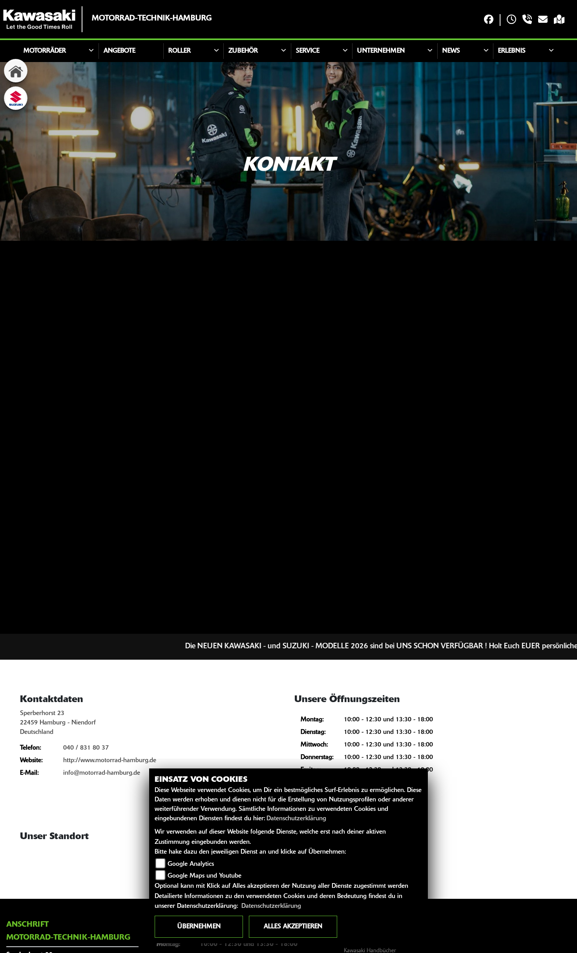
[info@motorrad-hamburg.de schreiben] (543, 20)
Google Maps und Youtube (204, 876)
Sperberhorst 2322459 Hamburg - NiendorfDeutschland (58, 722)
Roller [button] (179, 51)
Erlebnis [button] (512, 51)
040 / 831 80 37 (86, 748)
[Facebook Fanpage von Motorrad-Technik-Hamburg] (489, 20)
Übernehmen (199, 927)
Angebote (119, 51)
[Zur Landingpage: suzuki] (15, 98)
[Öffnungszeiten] (511, 20)
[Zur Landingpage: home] (15, 70)
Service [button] (308, 51)
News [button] (451, 51)
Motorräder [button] (45, 51)
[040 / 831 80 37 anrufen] (527, 20)
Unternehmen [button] (381, 51)
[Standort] (559, 20)
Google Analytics (191, 864)
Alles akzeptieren (293, 927)
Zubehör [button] (243, 51)
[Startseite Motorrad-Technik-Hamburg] (39, 19)
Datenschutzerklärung (296, 819)
